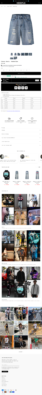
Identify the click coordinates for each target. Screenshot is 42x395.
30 (9, 70)
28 (3, 70)
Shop (4, 6)
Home (2, 6)
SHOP (39, 167)
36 (26, 70)
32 (15, 70)
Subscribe (5, 371)
